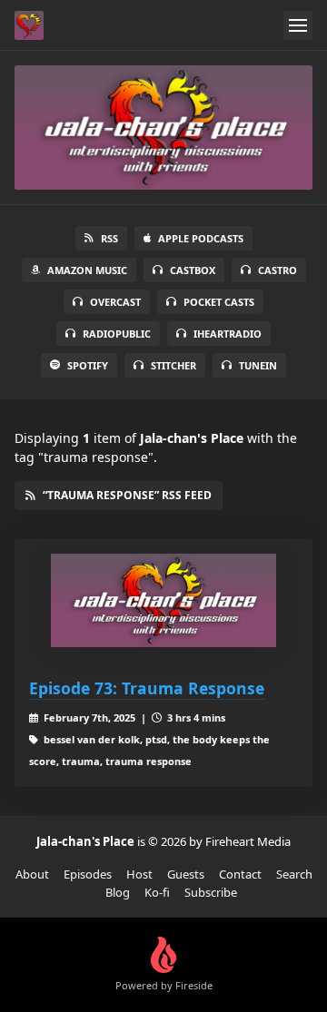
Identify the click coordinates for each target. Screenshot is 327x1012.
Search (294, 874)
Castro (277, 270)
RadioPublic (117, 333)
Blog (117, 892)
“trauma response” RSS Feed (127, 495)
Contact (240, 874)
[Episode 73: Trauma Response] (163, 600)
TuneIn (258, 365)
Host (139, 874)
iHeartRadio (227, 333)
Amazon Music (87, 270)
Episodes (88, 874)
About (32, 874)
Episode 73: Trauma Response (146, 688)
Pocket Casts (218, 302)
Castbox (192, 270)
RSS (109, 238)
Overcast (115, 302)
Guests (185, 874)
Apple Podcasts (200, 238)
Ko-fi (157, 892)
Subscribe (210, 892)
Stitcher (173, 365)
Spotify (87, 365)
